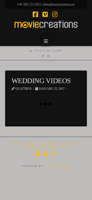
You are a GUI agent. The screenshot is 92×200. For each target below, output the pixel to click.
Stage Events (49, 143)
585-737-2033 (32, 4)
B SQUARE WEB (57, 166)
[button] (46, 41)
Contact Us (58, 147)
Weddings (72, 143)
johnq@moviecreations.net (59, 4)
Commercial (34, 147)
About (28, 143)
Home (15, 143)
